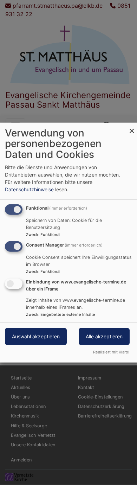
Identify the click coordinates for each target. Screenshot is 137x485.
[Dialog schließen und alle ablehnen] (131, 126)
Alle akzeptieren (104, 336)
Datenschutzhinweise (29, 189)
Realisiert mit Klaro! (111, 352)
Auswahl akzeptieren (36, 336)
